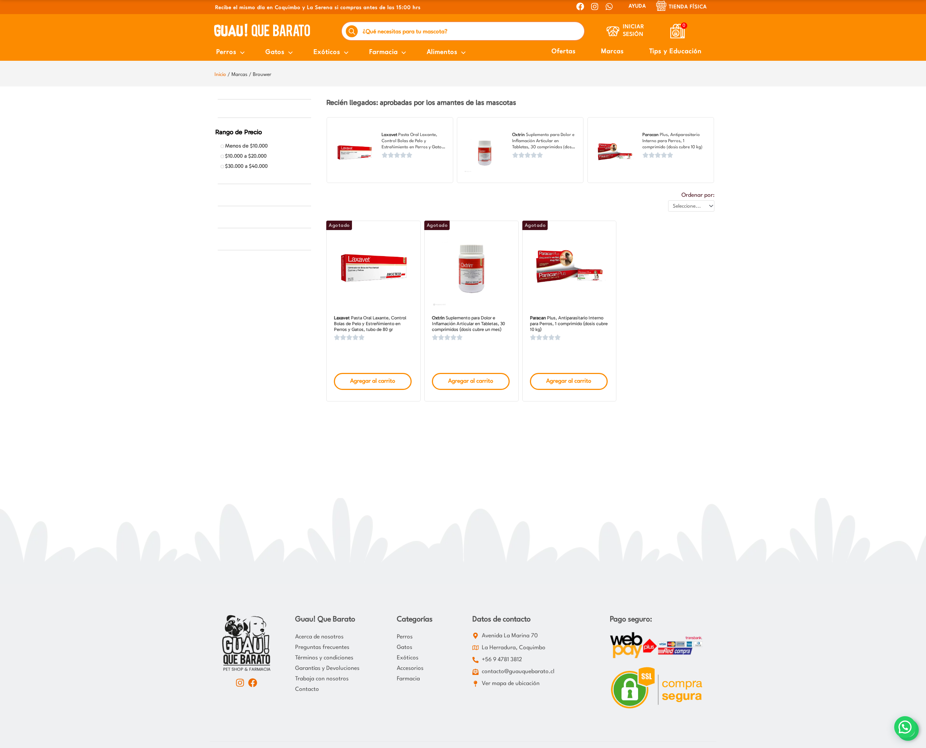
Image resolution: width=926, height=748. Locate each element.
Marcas (612, 51)
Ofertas (564, 51)
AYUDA (637, 6)
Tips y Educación (675, 51)
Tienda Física (688, 6)
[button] (905, 727)
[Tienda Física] (661, 6)
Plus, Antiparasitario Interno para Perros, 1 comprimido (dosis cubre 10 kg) (672, 141)
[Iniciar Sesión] (613, 31)
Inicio (220, 74)
